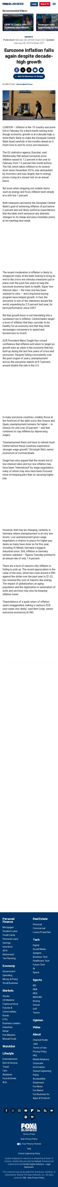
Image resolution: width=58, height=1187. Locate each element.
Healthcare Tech (41, 960)
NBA (35, 989)
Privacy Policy (40, 1051)
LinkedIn (38, 1110)
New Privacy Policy (29, 1139)
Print (35, 70)
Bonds (6, 1015)
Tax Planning (9, 958)
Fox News (38, 1086)
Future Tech (39, 964)
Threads (29, 70)
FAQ (35, 1055)
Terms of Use (40, 1047)
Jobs (35, 1044)
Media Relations (41, 1059)
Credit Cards (9, 935)
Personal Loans (10, 939)
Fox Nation (38, 1090)
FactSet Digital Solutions (33, 1164)
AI (34, 968)
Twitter (22, 70)
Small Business (10, 983)
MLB (35, 993)
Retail (5, 1031)
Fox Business (13, 4)
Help (29, 1149)
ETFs (5, 1019)
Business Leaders (11, 1023)
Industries (8, 1027)
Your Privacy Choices (31, 1144)
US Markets (8, 1000)
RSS (45, 1110)
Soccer (36, 1005)
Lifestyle (8, 1053)
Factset (37, 1161)
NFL (35, 985)
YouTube (25, 1110)
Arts (5, 1082)
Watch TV (45, 4)
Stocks (6, 996)
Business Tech (40, 957)
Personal (37, 924)
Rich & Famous (10, 1063)
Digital (36, 945)
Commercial (39, 928)
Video (36, 1027)
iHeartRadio (32, 1117)
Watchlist (9, 1046)
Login (34, 4)
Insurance (8, 946)
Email (41, 70)
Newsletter (51, 1110)
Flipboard (32, 1110)
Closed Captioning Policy (29, 1153)
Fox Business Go (41, 1094)
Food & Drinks (9, 1078)
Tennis (36, 1012)
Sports (37, 980)
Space (36, 972)
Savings (7, 943)
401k (5, 950)
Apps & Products (41, 1098)
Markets (29, 37)
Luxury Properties (42, 932)
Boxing (36, 1001)
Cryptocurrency (10, 1004)
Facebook (16, 70)
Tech (36, 939)
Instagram (19, 1110)
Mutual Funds (9, 1039)
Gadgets (37, 953)
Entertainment (10, 1059)
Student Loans (10, 931)
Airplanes (7, 1074)
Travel (6, 1066)
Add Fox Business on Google (30, 76)
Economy (9, 966)
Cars (5, 1070)
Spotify (25, 1117)
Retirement (8, 954)
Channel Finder (40, 1040)
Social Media (39, 949)
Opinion (38, 1020)
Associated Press (25, 84)
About (37, 1034)
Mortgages (8, 927)
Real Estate (40, 919)
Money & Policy (10, 979)
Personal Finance (8, 920)
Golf (35, 1008)
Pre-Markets (9, 1035)
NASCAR (37, 997)
